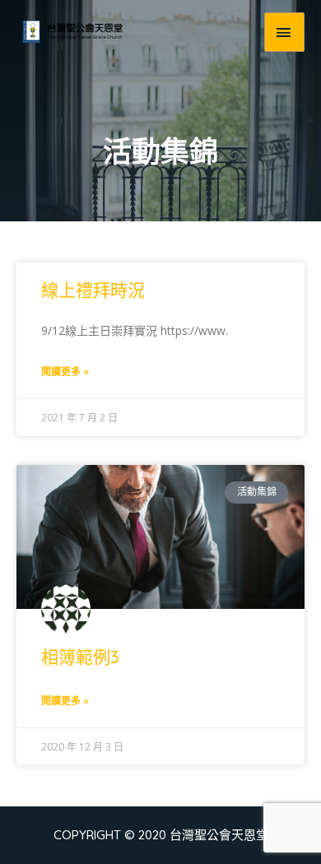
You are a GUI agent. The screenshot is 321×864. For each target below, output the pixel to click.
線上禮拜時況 (93, 289)
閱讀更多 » (65, 372)
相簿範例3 (80, 656)
